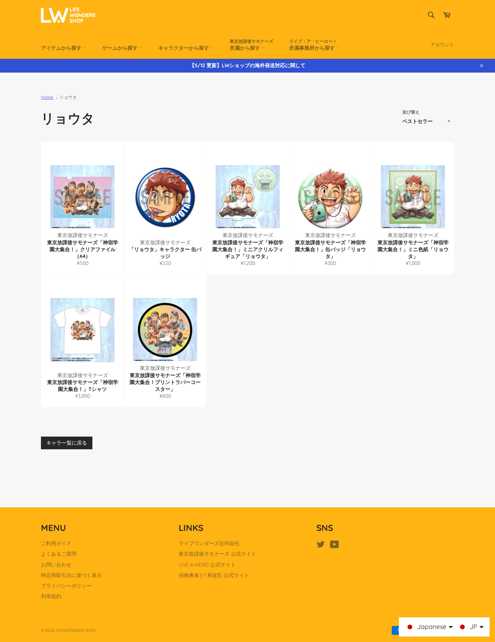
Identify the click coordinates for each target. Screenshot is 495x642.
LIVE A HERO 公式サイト (207, 564)
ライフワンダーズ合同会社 (209, 543)
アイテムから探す (62, 48)
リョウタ (68, 97)
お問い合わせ (56, 564)
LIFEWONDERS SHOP (76, 630)
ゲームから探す (120, 48)
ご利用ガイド (56, 543)
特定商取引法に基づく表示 (71, 575)
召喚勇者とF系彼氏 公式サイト (214, 575)
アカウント (442, 45)
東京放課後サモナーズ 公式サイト (217, 554)
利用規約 (51, 596)
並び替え (411, 112)
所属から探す (251, 44)
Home (47, 97)
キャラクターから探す (184, 48)
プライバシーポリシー (66, 585)
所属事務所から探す (313, 44)
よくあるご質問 (58, 554)
